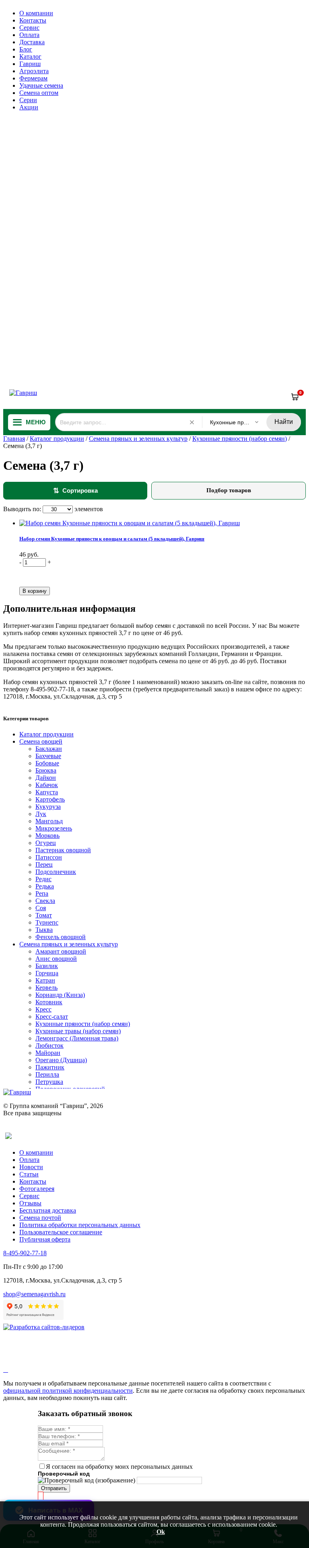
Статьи (29, 1174)
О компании (36, 13)
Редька (44, 886)
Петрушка (49, 1081)
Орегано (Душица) (61, 1060)
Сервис (29, 27)
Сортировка (75, 491)
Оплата (29, 34)
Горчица (46, 973)
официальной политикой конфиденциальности (68, 1390)
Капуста (46, 792)
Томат (43, 915)
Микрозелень (53, 828)
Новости (31, 1167)
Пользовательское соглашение (60, 1232)
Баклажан (48, 748)
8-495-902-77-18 (25, 1253)
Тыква (44, 929)
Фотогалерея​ (36, 1188)
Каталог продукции (57, 438)
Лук (40, 813)
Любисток (49, 1045)
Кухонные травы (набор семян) (78, 1031)
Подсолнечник (55, 871)
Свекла (45, 900)
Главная (14, 438)
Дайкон (45, 777)
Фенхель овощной (60, 936)
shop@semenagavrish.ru (34, 1294)
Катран (45, 980)
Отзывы (30, 1203)
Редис (43, 879)
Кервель (46, 987)
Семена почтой (40, 1217)
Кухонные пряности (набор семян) (239, 438)
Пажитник (49, 1067)
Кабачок (46, 784)
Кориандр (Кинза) (60, 994)
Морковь (47, 835)
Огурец (45, 842)
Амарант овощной (60, 951)
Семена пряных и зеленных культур (138, 438)
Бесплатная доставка (47, 1210)
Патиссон (48, 857)
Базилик (46, 965)
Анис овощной (56, 958)
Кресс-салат (51, 1016)
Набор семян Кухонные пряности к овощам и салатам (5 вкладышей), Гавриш (111, 539)
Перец (44, 864)
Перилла (47, 1074)
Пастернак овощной (63, 850)
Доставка (32, 42)
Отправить (54, 1488)
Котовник (48, 1002)
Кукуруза (48, 806)
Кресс (43, 1009)
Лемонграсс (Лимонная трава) (76, 1038)
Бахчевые (48, 755)
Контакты (32, 20)
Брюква (45, 770)
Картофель (50, 799)
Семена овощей (40, 741)
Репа (41, 893)
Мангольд (49, 821)
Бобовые (47, 763)
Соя (40, 908)
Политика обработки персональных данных (79, 1224)
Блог (25, 49)
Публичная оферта (44, 1239)
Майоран (47, 1052)
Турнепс (46, 922)
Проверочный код (64, 1473)
